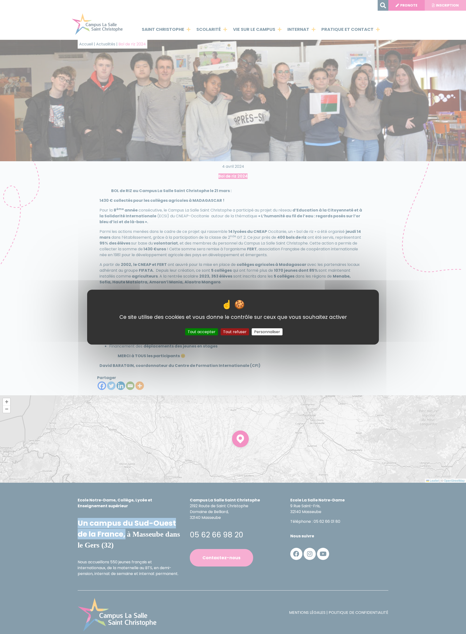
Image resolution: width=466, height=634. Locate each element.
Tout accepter (202, 331)
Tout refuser (235, 331)
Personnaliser (267, 331)
